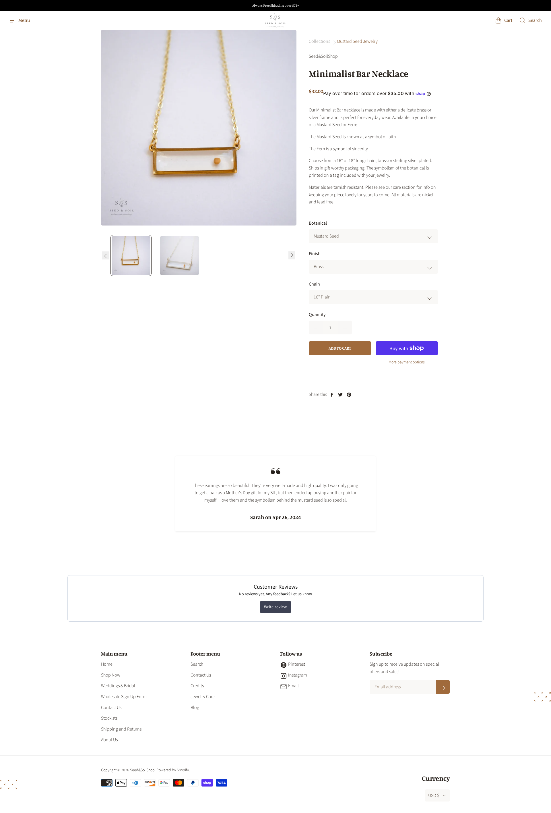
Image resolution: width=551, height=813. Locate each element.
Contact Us (111, 707)
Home (106, 664)
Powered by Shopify (172, 770)
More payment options (407, 362)
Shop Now (110, 675)
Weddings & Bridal (118, 686)
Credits (197, 686)
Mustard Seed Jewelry (357, 41)
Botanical (318, 223)
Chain (314, 284)
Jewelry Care (203, 696)
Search (197, 664)
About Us (109, 740)
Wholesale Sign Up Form (124, 696)
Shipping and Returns (121, 729)
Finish (315, 254)
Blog (195, 707)
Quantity (317, 314)
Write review (275, 607)
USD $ (433, 795)
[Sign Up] (443, 687)
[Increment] (345, 327)
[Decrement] (316, 327)
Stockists (109, 718)
